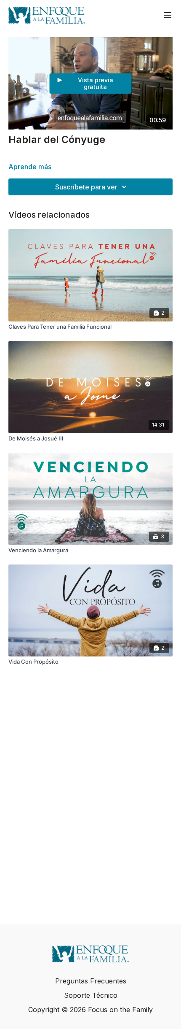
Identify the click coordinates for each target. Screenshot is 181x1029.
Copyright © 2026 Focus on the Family (90, 1009)
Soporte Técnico (90, 995)
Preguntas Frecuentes (90, 981)
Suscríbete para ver (86, 187)
